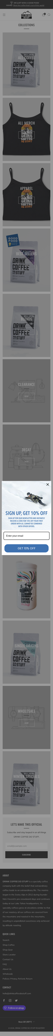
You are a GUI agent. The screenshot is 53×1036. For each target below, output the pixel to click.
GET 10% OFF (26, 548)
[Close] (47, 484)
